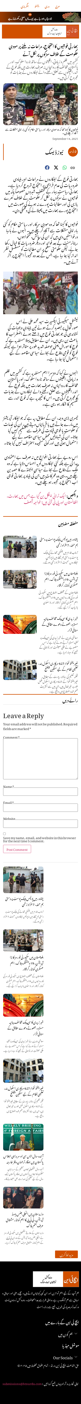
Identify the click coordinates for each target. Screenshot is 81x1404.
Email (8, 802)
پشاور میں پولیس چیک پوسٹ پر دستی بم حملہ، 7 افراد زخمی (24, 901)
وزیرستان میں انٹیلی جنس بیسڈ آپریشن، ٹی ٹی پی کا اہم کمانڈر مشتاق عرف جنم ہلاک (24, 1219)
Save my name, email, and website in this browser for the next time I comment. (39, 839)
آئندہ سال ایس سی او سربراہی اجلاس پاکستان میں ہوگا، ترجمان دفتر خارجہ (23, 1158)
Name (8, 786)
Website (9, 818)
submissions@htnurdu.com (22, 1383)
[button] (66, 1254)
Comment (11, 736)
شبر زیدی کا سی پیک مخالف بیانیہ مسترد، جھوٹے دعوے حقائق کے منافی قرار (25, 1027)
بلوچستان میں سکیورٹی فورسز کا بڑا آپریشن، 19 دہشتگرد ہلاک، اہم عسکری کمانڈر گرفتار (26, 962)
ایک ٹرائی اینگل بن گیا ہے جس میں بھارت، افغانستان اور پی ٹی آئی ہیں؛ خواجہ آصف (42, 498)
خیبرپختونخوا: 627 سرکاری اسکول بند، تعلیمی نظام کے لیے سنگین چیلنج (23, 1090)
